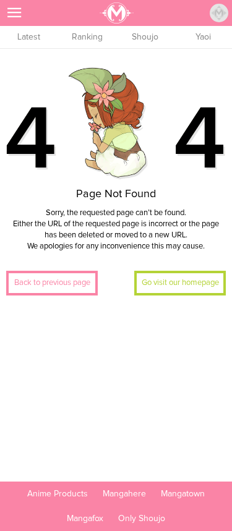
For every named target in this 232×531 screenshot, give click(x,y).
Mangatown (183, 494)
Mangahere (124, 494)
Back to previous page (52, 283)
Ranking (87, 37)
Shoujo (145, 37)
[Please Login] (219, 13)
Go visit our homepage (180, 283)
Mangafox (85, 518)
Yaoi (203, 37)
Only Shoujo (141, 518)
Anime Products (57, 494)
